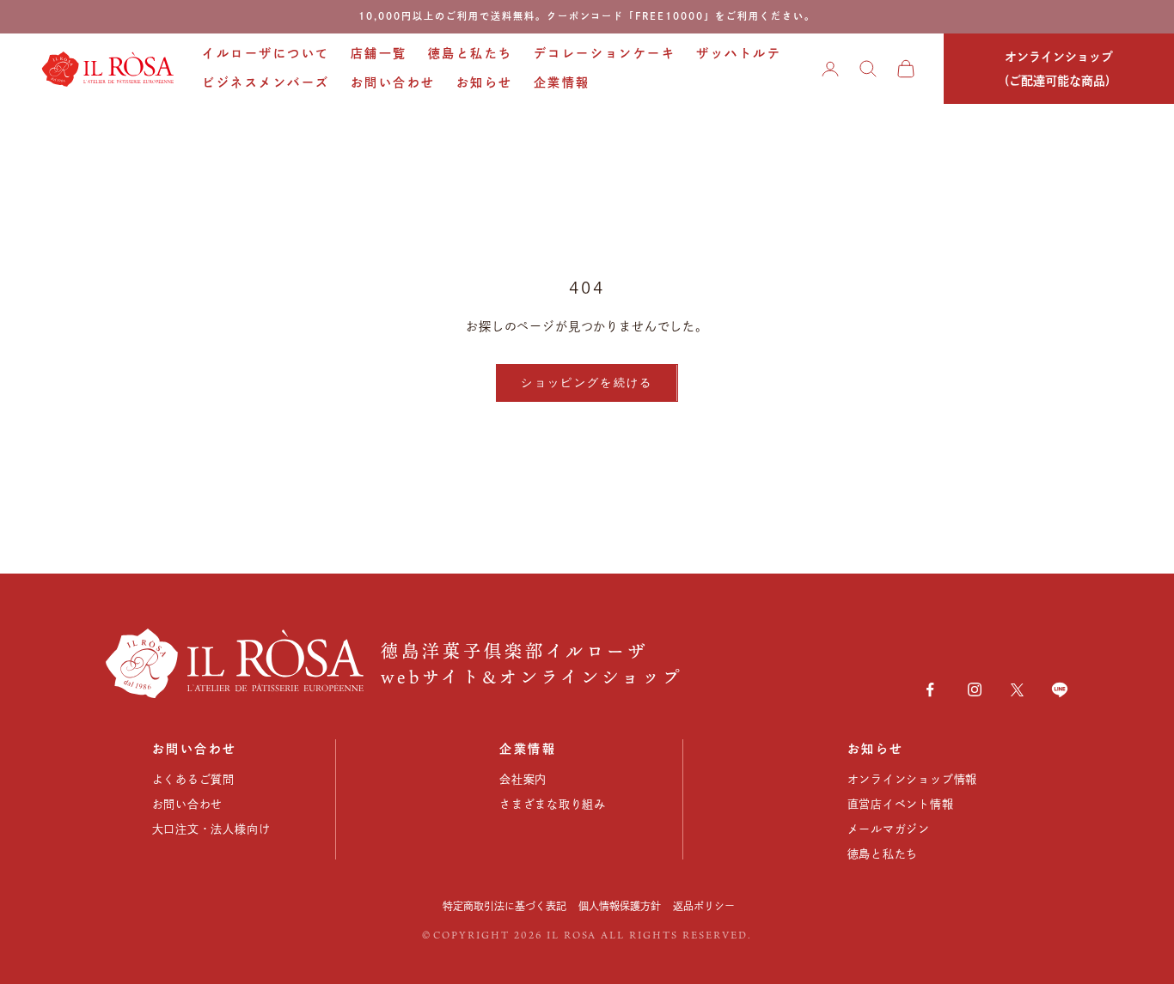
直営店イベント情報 (900, 804)
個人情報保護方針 (619, 906)
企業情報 (562, 82)
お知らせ (484, 82)
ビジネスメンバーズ (266, 82)
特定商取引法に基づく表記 (504, 906)
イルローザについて (266, 53)
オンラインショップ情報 (912, 779)
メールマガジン (888, 829)
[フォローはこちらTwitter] (1017, 689)
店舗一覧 (379, 53)
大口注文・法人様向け (211, 829)
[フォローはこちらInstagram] (974, 689)
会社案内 (523, 779)
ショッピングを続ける (586, 382)
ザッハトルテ (738, 53)
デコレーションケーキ (605, 53)
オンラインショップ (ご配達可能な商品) (1059, 69)
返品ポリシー (704, 906)
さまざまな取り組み (552, 804)
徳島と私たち (470, 53)
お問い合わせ (393, 82)
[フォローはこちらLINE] (1059, 689)
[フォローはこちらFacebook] (930, 689)
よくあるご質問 (193, 779)
